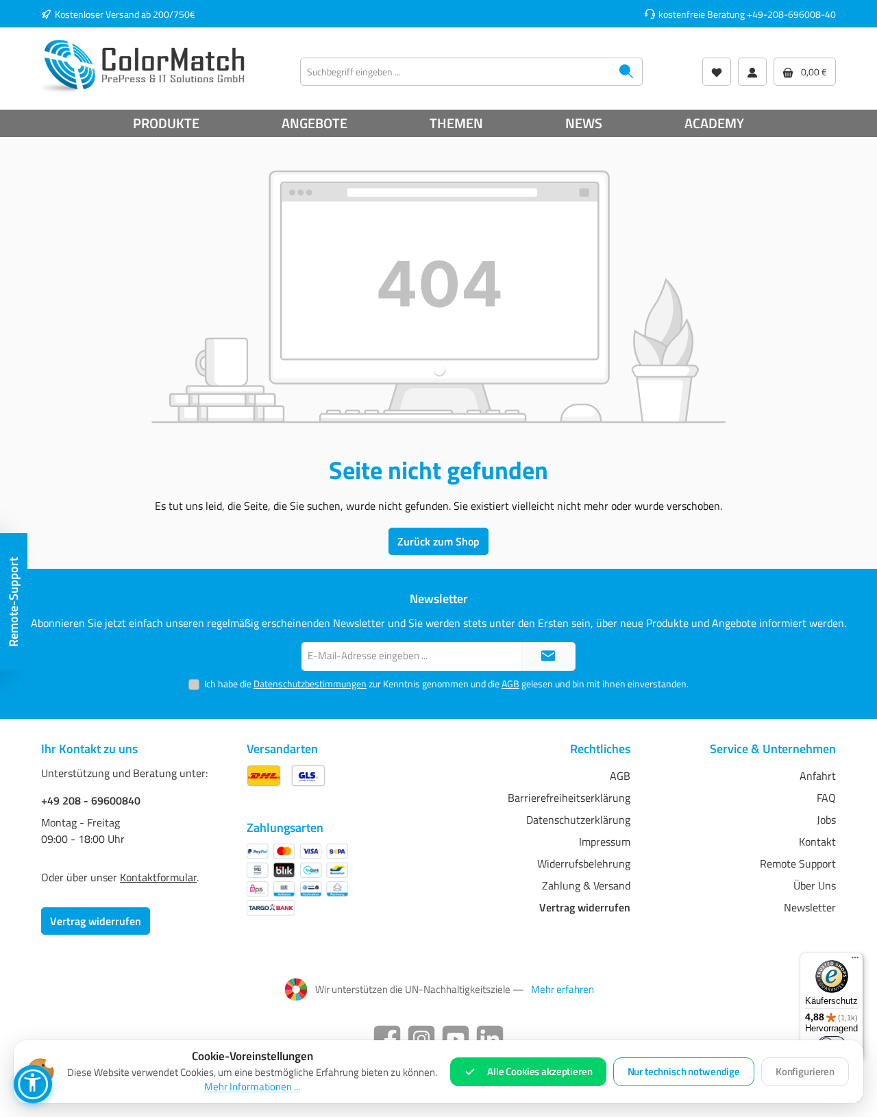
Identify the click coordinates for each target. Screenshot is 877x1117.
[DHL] (264, 775)
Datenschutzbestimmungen (310, 683)
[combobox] (455, 72)
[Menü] (855, 961)
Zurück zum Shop (438, 541)
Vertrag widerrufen (95, 921)
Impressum (604, 841)
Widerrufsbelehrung (583, 863)
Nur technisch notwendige (684, 1071)
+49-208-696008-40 (791, 14)
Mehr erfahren (562, 989)
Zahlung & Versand (586, 885)
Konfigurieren (805, 1071)
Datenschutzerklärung (578, 819)
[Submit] (548, 657)
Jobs (826, 819)
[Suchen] (626, 72)
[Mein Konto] (752, 72)
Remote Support (798, 863)
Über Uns (814, 885)
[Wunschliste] (716, 72)
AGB (510, 683)
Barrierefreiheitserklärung (569, 797)
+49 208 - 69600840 (90, 800)
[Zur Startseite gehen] (144, 65)
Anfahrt (818, 776)
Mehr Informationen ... (252, 1086)
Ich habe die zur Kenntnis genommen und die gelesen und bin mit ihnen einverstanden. (446, 683)
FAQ (826, 797)
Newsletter (810, 907)
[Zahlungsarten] (297, 880)
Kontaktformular (158, 877)
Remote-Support (13, 602)
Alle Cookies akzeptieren (539, 1071)
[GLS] (308, 775)
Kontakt (817, 841)
